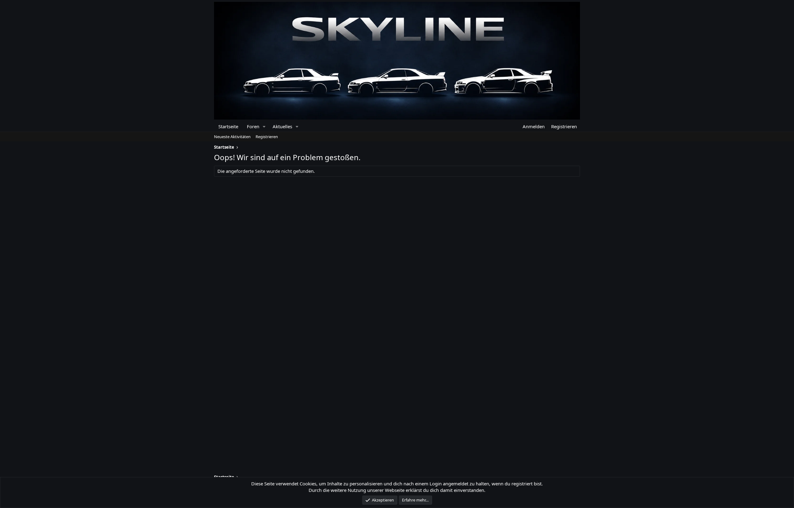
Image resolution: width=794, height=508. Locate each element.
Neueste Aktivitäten (232, 136)
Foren (253, 126)
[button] (264, 126)
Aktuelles (282, 126)
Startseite (228, 126)
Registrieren (267, 136)
